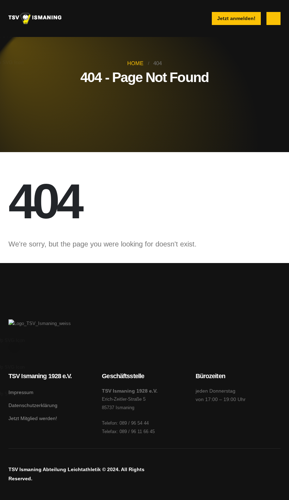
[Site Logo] (34, 18)
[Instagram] (14, 347)
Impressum (20, 392)
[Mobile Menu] (273, 18)
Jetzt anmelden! (236, 18)
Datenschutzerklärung (32, 405)
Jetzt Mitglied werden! (32, 418)
